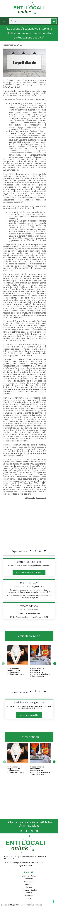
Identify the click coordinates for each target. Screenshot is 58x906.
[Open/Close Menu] (3, 20)
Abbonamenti (29, 881)
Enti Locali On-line (29, 876)
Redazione (29, 878)
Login (29, 898)
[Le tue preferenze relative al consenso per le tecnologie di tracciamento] (53, 901)
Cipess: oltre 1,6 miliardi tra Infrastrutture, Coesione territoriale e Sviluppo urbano (40, 672)
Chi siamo (29, 884)
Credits (29, 893)
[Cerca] (54, 21)
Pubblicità (29, 895)
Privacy (29, 887)
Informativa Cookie (29, 890)
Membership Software (33, 905)
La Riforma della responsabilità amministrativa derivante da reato (15, 671)
